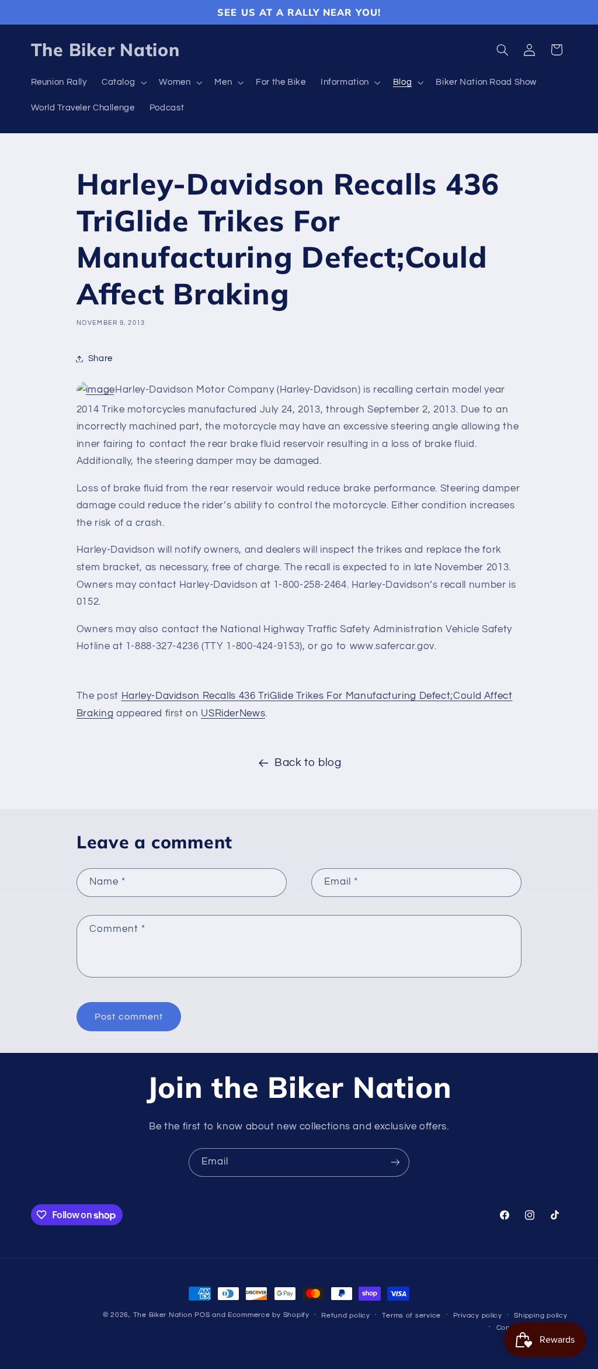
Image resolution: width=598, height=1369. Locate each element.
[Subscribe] (395, 1162)
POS (202, 1315)
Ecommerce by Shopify (269, 1315)
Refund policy (345, 1315)
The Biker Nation (163, 1315)
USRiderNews (233, 713)
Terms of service (411, 1315)
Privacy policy (477, 1315)
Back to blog (308, 762)
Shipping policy (540, 1315)
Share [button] (100, 358)
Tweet (93, 672)
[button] (122, 83)
